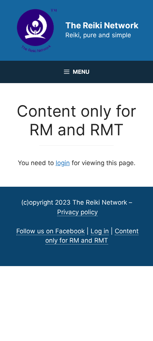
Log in (100, 231)
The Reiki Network (102, 25)
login (63, 163)
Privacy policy (77, 212)
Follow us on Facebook (50, 231)
